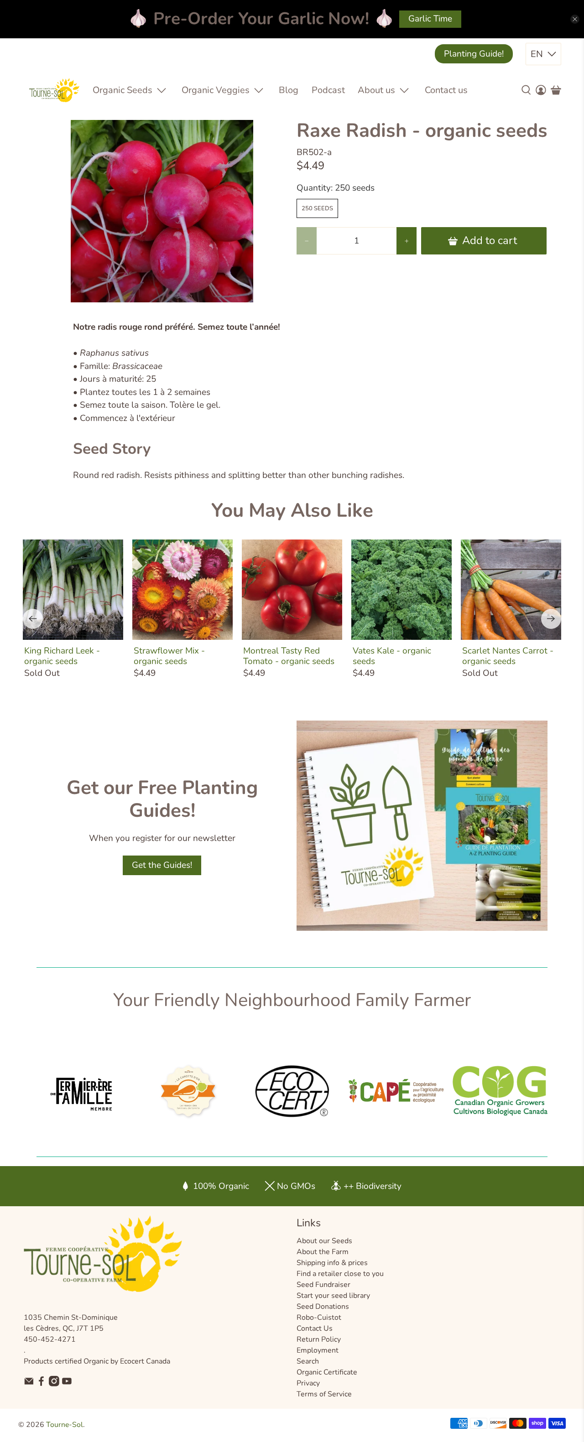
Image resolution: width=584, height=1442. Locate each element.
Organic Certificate (327, 1372)
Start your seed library (333, 1296)
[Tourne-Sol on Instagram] (54, 1384)
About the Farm (323, 1252)
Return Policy (319, 1339)
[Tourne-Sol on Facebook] (41, 1384)
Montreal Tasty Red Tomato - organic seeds (288, 656)
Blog (288, 90)
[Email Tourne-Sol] (29, 1384)
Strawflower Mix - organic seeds (169, 656)
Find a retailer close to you (340, 1274)
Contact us (446, 90)
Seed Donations (323, 1307)
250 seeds (317, 208)
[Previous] (33, 619)
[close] (574, 19)
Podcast (328, 90)
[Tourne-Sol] (54, 90)
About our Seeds (324, 1241)
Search (308, 1361)
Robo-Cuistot (319, 1317)
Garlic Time (430, 19)
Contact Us (315, 1328)
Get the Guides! (162, 865)
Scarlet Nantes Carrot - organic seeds (507, 656)
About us (376, 90)
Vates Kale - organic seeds (392, 656)
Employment (318, 1350)
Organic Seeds (122, 90)
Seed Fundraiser (323, 1285)
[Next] (551, 619)
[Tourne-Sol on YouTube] (67, 1384)
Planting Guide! (474, 54)
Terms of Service (324, 1394)
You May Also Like (292, 511)
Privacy (308, 1383)
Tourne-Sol (64, 1425)
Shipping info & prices (332, 1263)
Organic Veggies (216, 90)
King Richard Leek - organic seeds (62, 656)
